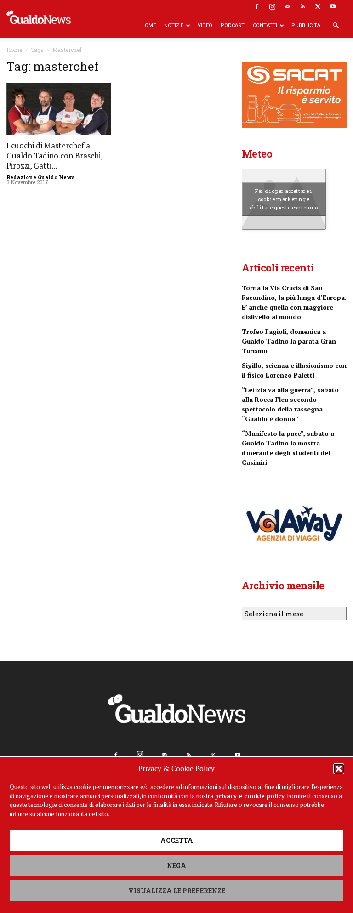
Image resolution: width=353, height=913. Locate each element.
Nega (176, 865)
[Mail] (287, 6)
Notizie (173, 25)
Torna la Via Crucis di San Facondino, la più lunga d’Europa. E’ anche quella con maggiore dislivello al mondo (294, 302)
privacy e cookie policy (250, 796)
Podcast (233, 25)
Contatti (265, 25)
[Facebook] (257, 6)
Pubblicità (305, 25)
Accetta (176, 840)
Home (148, 25)
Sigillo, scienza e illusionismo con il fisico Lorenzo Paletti (294, 370)
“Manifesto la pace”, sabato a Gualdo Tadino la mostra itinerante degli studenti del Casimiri (288, 448)
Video (205, 25)
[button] (338, 768)
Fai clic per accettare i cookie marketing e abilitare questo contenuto (284, 199)
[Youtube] (333, 6)
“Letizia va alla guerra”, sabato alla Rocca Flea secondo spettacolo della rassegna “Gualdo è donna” (290, 404)
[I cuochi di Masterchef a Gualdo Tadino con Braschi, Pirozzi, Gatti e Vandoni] (58, 109)
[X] (318, 6)
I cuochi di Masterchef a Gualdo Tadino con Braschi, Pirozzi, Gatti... (54, 155)
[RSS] (302, 6)
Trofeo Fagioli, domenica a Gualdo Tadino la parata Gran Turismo (289, 341)
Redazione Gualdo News (40, 177)
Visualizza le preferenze (176, 890)
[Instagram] (272, 6)
